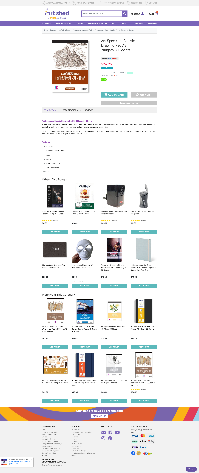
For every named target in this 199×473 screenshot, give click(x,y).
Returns (74, 439)
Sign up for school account (52, 465)
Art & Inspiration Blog (50, 441)
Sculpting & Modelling (97, 24)
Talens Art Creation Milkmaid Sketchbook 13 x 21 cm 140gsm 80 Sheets (113, 267)
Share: (105, 58)
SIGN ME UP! (99, 416)
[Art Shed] (57, 13)
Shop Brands (152, 24)
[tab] (51, 110)
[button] (144, 95)
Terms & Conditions (49, 453)
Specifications (72, 110)
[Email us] (104, 433)
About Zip (75, 448)
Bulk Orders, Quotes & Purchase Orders (83, 454)
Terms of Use (147, 430)
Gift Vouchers (137, 24)
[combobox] (104, 13)
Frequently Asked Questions (82, 432)
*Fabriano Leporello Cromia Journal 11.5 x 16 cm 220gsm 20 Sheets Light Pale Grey (143, 267)
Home (44, 430)
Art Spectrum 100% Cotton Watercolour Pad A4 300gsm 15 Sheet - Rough (143, 382)
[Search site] (124, 14)
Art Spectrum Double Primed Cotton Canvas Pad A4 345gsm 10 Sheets (84, 328)
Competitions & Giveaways (52, 444)
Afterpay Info (76, 446)
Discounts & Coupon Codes (52, 451)
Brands (44, 455)
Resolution (75, 441)
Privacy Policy (136, 430)
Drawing (79, 24)
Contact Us (76, 430)
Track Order (76, 434)
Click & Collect (77, 444)
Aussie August (46, 24)
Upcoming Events (48, 439)
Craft (114, 24)
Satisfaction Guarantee (80, 451)
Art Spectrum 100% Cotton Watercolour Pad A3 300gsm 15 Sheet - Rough (54, 328)
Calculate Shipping (130, 103)
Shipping (75, 437)
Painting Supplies (63, 24)
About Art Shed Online (50, 432)
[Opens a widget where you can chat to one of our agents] (191, 469)
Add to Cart (115, 94)
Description (51, 110)
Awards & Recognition (50, 434)
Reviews (89, 110)
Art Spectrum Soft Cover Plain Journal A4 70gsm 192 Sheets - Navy (84, 382)
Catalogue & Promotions (51, 448)
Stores (44, 437)
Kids (124, 24)
